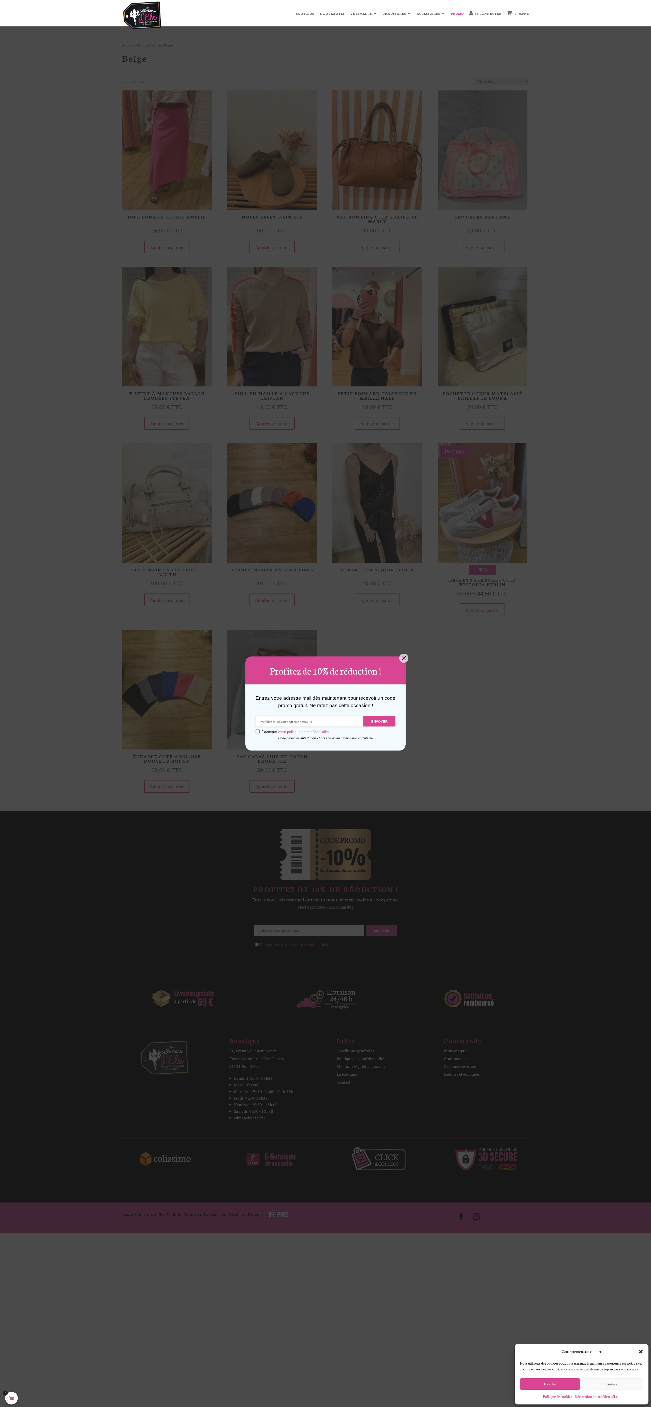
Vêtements (361, 13)
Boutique (304, 13)
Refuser (613, 1384)
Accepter (550, 1384)
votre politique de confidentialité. (304, 732)
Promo (457, 13)
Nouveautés (332, 13)
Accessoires (428, 13)
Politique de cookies (557, 1396)
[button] (640, 1351)
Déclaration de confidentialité (596, 1396)
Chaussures (394, 13)
